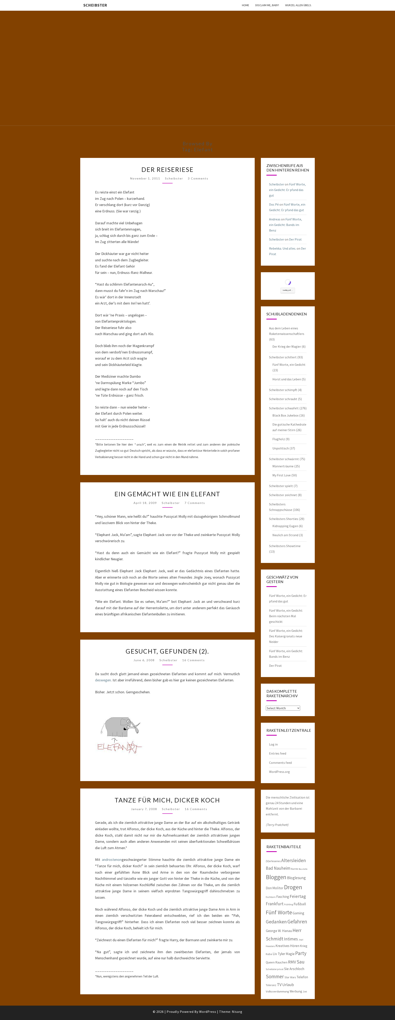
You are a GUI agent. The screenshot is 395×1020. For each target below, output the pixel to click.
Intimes (291, 939)
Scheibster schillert (283, 357)
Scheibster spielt (281, 486)
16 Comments (193, 660)
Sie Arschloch (294, 969)
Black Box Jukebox (285, 415)
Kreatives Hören (287, 946)
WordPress (207, 1012)
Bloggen (276, 877)
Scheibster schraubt (283, 399)
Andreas (274, 219)
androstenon (112, 859)
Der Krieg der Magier (286, 346)
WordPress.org (279, 772)
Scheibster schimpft (283, 390)
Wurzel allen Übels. (298, 5)
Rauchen (281, 962)
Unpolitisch (280, 448)
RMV (292, 962)
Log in (273, 744)
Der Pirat (295, 239)
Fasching (282, 896)
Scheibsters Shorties (283, 519)
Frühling (288, 904)
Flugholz (278, 439)
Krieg (303, 946)
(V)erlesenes (273, 861)
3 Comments (198, 178)
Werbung (296, 991)
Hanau (287, 931)
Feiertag (298, 896)
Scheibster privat (274, 969)
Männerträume (283, 466)
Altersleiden (293, 860)
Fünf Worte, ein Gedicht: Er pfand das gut (287, 189)
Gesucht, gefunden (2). (167, 651)
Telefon (302, 977)
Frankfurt (274, 904)
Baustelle (303, 869)
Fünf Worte (279, 912)
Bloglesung (296, 877)
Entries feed (277, 753)
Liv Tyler (279, 954)
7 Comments (195, 503)
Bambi (294, 868)
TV (279, 984)
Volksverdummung (277, 991)
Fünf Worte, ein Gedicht (289, 364)
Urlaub (288, 984)
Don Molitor (274, 888)
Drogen (293, 887)
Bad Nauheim (278, 868)
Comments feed (280, 763)
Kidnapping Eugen (285, 526)
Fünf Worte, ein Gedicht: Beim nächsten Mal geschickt (286, 616)
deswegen (103, 680)
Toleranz (271, 985)
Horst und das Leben (286, 379)
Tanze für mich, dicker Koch (167, 800)
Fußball (300, 904)
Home (245, 5)
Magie (290, 954)
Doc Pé (274, 204)
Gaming (298, 913)
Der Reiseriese (167, 169)
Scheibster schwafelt (284, 408)
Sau (300, 962)
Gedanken (276, 921)
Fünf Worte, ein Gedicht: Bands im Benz (285, 224)
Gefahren (297, 921)
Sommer (275, 976)
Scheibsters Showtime (285, 546)
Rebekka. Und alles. (282, 248)
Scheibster (95, 5)
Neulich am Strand (285, 535)
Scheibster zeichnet (283, 495)
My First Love (281, 475)
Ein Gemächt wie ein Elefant (167, 494)
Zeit (305, 991)
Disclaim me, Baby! (267, 5)
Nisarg (237, 1012)
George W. (273, 931)
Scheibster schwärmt (284, 459)
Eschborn (271, 896)
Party (301, 953)
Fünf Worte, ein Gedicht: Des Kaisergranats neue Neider (286, 636)
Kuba (269, 954)
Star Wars (290, 977)
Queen (270, 962)
